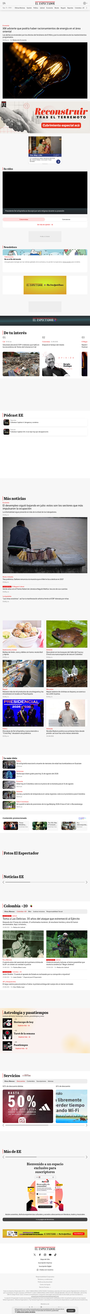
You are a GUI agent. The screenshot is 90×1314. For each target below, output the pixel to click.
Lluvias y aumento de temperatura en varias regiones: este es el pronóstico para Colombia (50, 794)
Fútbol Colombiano (22, 802)
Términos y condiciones (45, 1279)
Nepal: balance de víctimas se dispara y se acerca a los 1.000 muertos (65, 693)
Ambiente (49, 650)
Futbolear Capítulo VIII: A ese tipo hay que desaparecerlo (29, 432)
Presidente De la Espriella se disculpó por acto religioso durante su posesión (34, 211)
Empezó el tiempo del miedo (53, 345)
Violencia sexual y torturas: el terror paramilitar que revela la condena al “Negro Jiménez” (65, 963)
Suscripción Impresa (45, 1263)
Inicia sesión (67, 262)
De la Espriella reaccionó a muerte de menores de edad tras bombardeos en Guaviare (48, 763)
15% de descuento (63, 1086)
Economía (6, 26)
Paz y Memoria (7, 960)
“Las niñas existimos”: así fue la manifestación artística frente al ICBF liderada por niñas (36, 599)
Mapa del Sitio (45, 1259)
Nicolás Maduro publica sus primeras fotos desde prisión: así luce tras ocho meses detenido (65, 732)
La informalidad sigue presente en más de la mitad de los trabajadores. (30, 512)
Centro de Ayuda (45, 1284)
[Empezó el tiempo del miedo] (60, 364)
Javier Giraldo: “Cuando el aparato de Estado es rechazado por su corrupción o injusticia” (36, 974)
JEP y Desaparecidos (9, 982)
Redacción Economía (19, 40)
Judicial (14, 916)
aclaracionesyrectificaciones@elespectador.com (45, 1296)
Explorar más (22, 1026)
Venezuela (49, 729)
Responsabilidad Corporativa (45, 1277)
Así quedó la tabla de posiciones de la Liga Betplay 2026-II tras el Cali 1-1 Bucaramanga (49, 804)
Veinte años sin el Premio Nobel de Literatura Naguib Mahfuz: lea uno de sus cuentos (35, 589)
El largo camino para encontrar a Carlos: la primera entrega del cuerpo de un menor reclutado (38, 984)
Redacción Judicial (19, 927)
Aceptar (71, 1311)
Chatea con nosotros (46, 1270)
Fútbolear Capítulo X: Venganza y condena (24, 422)
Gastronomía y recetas (10, 650)
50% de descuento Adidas (13, 1086)
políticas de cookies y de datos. (26, 1312)
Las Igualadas (7, 596)
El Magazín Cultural (18, 587)
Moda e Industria (8, 577)
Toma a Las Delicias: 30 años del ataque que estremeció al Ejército (41, 918)
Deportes (13, 420)
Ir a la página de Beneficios (45, 1219)
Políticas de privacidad (45, 1282)
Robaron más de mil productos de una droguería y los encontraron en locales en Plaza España (23, 693)
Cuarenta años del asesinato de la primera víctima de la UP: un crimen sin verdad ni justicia (23, 963)
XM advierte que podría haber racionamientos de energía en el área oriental (42, 30)
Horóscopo (20, 771)
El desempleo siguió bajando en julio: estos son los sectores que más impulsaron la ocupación (43, 507)
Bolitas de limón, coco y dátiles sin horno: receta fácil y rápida (23, 653)
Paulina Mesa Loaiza (19, 967)
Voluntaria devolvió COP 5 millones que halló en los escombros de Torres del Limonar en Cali (21, 346)
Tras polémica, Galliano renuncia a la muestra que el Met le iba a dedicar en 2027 (33, 579)
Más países (49, 689)
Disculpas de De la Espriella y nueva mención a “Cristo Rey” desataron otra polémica (20, 732)
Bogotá (5, 689)
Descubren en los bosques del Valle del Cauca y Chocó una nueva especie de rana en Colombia (64, 653)
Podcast (12, 430)
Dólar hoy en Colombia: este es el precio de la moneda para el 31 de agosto (44, 784)
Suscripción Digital (45, 1266)
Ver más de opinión (43, 225)
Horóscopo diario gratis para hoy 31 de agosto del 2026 (37, 774)
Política (5, 729)
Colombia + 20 (17, 972)
